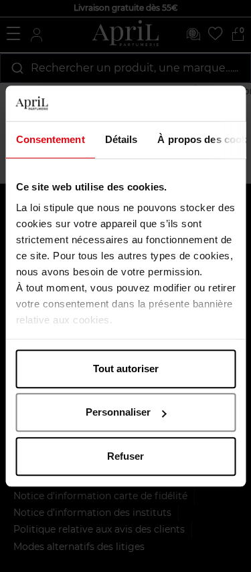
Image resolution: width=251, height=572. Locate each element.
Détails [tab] (120, 139)
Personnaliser (118, 412)
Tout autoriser (126, 368)
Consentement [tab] (49, 139)
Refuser (125, 456)
